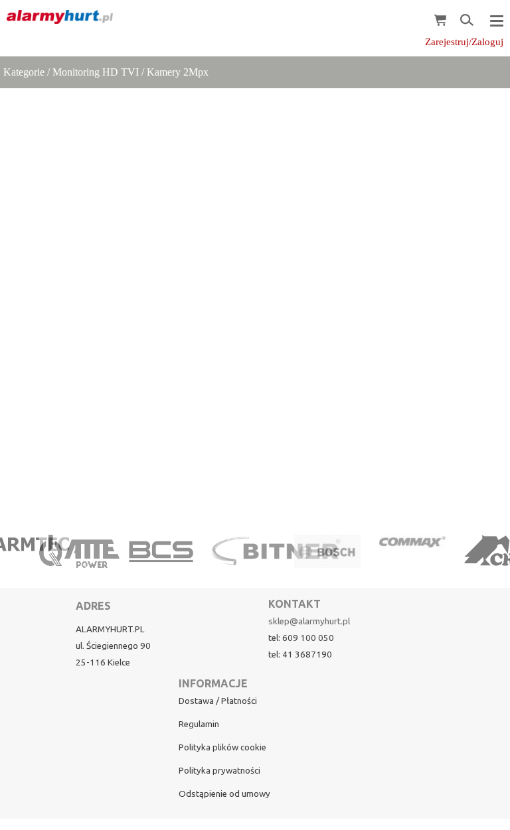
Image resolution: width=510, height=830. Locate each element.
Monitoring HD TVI (95, 72)
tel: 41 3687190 (300, 654)
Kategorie (23, 72)
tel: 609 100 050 (301, 638)
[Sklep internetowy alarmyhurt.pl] (56, 17)
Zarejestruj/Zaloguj (464, 41)
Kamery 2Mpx (178, 72)
